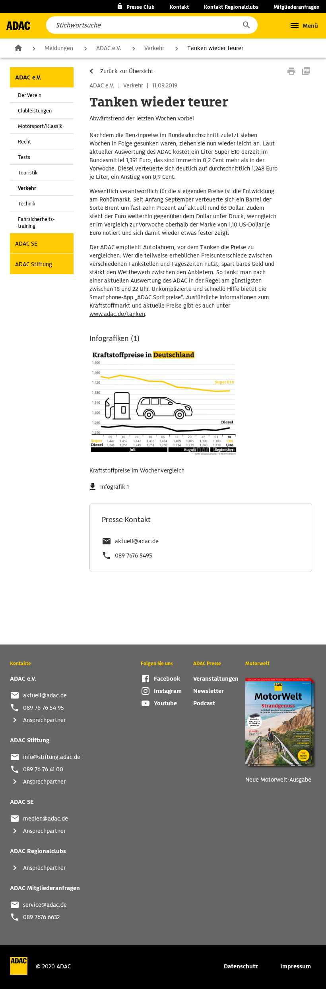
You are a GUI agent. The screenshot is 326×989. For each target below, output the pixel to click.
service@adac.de (45, 904)
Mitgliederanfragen (297, 7)
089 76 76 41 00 (43, 769)
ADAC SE (26, 243)
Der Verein (29, 95)
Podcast (204, 703)
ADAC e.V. (108, 48)
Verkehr (154, 48)
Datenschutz (241, 966)
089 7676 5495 (133, 555)
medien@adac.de (45, 818)
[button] (246, 25)
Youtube (165, 703)
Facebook (167, 678)
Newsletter (208, 691)
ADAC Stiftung (33, 264)
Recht (24, 141)
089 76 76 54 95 (43, 707)
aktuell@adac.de (137, 541)
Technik (26, 203)
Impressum (295, 966)
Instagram (168, 691)
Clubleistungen (35, 110)
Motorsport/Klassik (40, 126)
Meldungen (59, 48)
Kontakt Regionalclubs (231, 7)
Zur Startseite (18, 47)
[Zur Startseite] (18, 25)
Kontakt (179, 7)
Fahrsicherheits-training (36, 222)
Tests (24, 157)
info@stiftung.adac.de (51, 757)
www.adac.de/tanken (117, 313)
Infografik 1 (114, 486)
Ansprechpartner (44, 720)
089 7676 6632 (41, 917)
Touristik (28, 172)
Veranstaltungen (216, 678)
